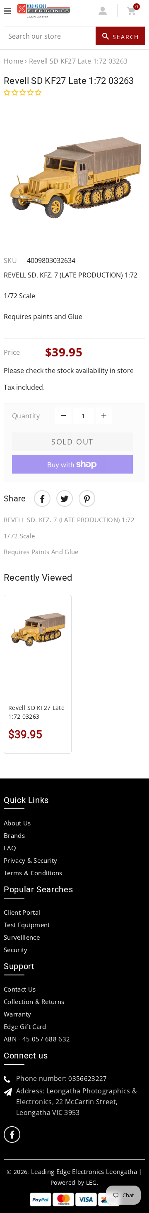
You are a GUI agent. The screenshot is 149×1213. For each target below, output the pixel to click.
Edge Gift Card (25, 1026)
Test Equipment (27, 925)
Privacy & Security (31, 860)
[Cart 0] (131, 12)
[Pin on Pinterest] (87, 498)
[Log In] (103, 12)
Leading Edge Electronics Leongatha (84, 1171)
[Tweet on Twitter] (64, 498)
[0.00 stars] (23, 92)
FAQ (10, 848)
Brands (14, 835)
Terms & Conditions (33, 873)
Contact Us (20, 989)
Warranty (17, 1014)
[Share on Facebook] (42, 498)
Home (13, 61)
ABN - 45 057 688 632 (37, 1039)
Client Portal (22, 912)
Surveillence (22, 937)
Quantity (26, 415)
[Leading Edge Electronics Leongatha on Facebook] (12, 1134)
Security (16, 949)
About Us (17, 823)
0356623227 (87, 1078)
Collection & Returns (34, 1001)
